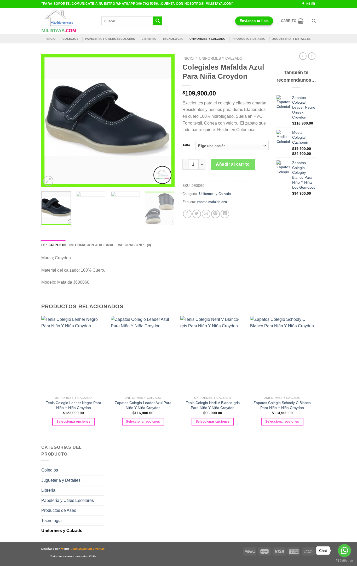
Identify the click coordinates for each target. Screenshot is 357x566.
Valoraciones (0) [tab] (134, 245)
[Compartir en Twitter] (196, 214)
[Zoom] (48, 181)
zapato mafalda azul (212, 202)
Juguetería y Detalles (291, 38)
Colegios (70, 38)
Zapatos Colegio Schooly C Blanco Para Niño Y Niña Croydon (282, 405)
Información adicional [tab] (91, 245)
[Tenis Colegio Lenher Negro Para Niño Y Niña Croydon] (73, 355)
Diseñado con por (73, 548)
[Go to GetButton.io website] (344, 560)
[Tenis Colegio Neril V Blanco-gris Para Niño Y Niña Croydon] (212, 355)
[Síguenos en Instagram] (308, 4)
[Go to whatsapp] (344, 550)
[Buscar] (314, 21)
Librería (149, 38)
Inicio (51, 38)
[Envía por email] (206, 214)
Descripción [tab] (53, 245)
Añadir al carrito (233, 164)
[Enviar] (157, 20)
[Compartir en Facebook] (187, 214)
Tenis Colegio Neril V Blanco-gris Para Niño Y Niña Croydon (213, 405)
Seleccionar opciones (73, 421)
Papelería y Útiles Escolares (67, 500)
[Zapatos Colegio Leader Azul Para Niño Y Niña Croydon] (143, 355)
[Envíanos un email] (313, 4)
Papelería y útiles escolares (110, 38)
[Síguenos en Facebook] (303, 4)
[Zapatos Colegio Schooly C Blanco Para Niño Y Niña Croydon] (282, 355)
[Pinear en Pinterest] (215, 214)
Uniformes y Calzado (207, 38)
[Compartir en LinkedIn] (225, 214)
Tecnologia (173, 38)
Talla (186, 145)
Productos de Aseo (249, 38)
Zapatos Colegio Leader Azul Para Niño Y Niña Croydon (143, 405)
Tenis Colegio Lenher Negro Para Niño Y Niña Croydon (73, 405)
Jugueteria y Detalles (60, 480)
